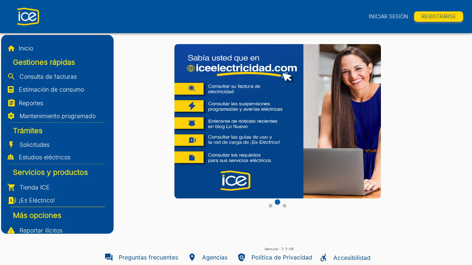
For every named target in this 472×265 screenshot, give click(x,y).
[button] (57, 48)
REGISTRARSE (438, 16)
